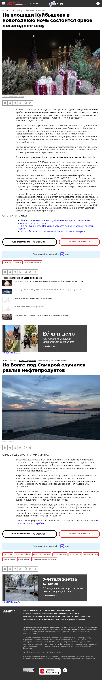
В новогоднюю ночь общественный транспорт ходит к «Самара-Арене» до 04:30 (47, 290)
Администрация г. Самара (13, 97)
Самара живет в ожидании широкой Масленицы (34, 298)
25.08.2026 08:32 (9, 361)
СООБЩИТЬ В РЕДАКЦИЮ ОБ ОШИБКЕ (70, 620)
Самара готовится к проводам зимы (29, 307)
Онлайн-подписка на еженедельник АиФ (40, 614)
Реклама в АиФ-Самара (69, 614)
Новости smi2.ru (11, 352)
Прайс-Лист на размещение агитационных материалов (46, 617)
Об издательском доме (32, 610)
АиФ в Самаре (8, 441)
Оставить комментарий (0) (79, 242)
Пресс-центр (50, 610)
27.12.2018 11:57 (8, 11)
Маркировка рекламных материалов (38, 620)
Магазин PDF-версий (65, 610)
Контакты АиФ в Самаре (82, 617)
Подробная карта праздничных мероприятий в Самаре (52, 231)
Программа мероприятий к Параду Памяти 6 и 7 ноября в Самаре (41, 315)
